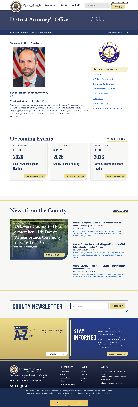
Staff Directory (100, 103)
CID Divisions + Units (103, 79)
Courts (64, 5)
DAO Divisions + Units (104, 89)
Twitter (83, 381)
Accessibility (64, 371)
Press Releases (100, 93)
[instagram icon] (21, 386)
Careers (97, 74)
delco (115, 7)
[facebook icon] (11, 386)
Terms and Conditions (67, 384)
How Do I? (75, 5)
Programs (98, 98)
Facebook (84, 374)
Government (50, 5)
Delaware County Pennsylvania (21, 33)
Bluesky (83, 371)
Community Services (103, 84)
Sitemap (63, 381)
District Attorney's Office (105, 69)
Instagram (84, 378)
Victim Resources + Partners (107, 108)
